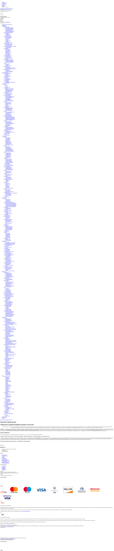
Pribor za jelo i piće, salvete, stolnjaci (11, 329)
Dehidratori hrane (8, 380)
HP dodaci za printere (9, 278)
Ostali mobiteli (8, 256)
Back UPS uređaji (8, 193)
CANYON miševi (8, 152)
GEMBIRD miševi (8, 153)
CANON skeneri (8, 189)
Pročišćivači (7, 378)
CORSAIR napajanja (9, 122)
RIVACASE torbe (8, 38)
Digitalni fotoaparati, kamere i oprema (9, 244)
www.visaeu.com (6, 523)
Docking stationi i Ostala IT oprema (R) (9, 82)
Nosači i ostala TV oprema (9, 265)
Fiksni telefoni (6, 248)
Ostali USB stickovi (8, 129)
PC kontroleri (7, 135)
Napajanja (5, 120)
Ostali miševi (7, 156)
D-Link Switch (8, 233)
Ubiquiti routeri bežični (9, 228)
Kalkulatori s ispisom (9, 318)
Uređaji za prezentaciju (9, 366)
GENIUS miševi (8, 154)
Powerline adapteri (8, 212)
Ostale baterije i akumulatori (10, 276)
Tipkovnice (5, 158)
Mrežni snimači (8, 269)
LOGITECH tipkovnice (9, 161)
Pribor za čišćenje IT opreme (8, 293)
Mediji (5, 287)
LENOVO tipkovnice (9, 160)
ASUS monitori (8, 139)
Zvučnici (5, 170)
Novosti (3, 4)
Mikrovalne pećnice (8, 386)
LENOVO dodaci (8, 34)
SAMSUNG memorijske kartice (10, 118)
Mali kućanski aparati (7, 376)
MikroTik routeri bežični (9, 227)
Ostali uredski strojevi (7, 321)
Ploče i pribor (7, 364)
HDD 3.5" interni (8, 103)
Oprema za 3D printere (7, 291)
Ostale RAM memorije (9, 110)
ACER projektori (8, 259)
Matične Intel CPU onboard (9, 88)
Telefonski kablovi (8, 286)
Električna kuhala (8, 381)
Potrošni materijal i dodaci (9, 188)
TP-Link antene (8, 200)
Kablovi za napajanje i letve (9, 283)
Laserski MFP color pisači (9, 150)
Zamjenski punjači (8, 47)
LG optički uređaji (8, 131)
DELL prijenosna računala (9, 29)
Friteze (7, 382)
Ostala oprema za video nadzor (10, 270)
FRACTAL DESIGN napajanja (10, 123)
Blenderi (7, 379)
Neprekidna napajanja (7, 192)
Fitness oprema (6, 402)
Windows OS (7, 70)
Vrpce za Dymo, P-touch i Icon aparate (11, 323)
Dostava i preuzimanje (5, 459)
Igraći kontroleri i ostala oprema (8, 179)
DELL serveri (8, 63)
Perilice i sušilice (8, 394)
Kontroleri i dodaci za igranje (10, 251)
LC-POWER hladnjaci (9, 97)
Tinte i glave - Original (7, 297)
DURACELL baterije (9, 273)
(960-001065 (4, 466)
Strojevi (7, 405)
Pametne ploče (8, 264)
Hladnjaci (7, 393)
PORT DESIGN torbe (9, 42)
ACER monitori (8, 137)
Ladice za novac (8, 184)
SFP (6, 222)
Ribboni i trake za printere (7, 294)
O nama (3, 456)
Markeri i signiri (8, 371)
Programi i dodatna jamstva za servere (11, 68)
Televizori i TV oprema (7, 262)
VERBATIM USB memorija (10, 128)
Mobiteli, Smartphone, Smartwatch (9, 254)
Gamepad (7, 180)
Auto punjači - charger (9, 266)
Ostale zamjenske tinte (9, 304)
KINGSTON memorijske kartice (10, 117)
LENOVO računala (8, 51)
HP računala (7, 52)
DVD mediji (7, 289)
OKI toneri (7, 308)
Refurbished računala (5, 72)
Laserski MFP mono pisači (9, 149)
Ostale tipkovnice (8, 163)
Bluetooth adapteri (8, 240)
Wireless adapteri (8, 239)
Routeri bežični (6, 225)
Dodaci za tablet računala (9, 62)
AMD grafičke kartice (9, 93)
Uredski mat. (4, 317)
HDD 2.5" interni (8, 102)
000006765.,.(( (4, 469)
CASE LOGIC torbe (9, 37)
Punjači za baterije (8, 277)
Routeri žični (6, 230)
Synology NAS (8, 217)
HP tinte (7, 300)
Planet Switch (8, 235)
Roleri (6, 369)
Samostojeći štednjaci (9, 396)
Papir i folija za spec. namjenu (10, 331)
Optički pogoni (6, 130)
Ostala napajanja (8, 125)
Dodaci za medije (8, 290)
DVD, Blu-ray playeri (9, 247)
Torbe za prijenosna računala (8, 36)
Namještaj (7, 357)
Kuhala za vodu (8, 384)
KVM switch (6, 209)
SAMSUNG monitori (9, 143)
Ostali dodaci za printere (9, 279)
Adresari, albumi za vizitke (9, 351)
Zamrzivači (7, 397)
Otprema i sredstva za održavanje (8, 324)
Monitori (5, 136)
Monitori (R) (5, 77)
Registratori (7, 359)
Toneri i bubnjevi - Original (8, 305)
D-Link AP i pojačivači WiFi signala (11, 203)
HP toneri (7, 307)
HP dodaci (7, 33)
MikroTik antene (8, 199)
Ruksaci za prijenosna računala (8, 43)
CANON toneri (8, 306)
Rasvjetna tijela (6, 406)
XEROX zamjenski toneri (9, 315)
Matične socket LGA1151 (9, 90)
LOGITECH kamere (9, 177)
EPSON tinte (7, 299)
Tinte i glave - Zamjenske (7, 301)
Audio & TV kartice (7, 132)
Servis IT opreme (4, 461)
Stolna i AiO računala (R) (7, 75)
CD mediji (7, 288)
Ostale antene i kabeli (9, 201)
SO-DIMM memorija (9, 109)
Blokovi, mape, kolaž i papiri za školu (11, 340)
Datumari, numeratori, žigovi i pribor (11, 354)
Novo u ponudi (4, 3)
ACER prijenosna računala (9, 27)
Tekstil (7, 345)
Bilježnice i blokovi (8, 336)
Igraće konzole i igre (7, 250)
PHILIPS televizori (8, 263)
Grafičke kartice (6, 92)
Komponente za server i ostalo (10, 67)
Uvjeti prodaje (4, 458)
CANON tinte (8, 298)
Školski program (6, 338)
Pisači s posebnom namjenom (10, 151)
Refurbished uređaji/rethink (6, 462)
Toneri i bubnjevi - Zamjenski (8, 310)
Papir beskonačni (8, 333)
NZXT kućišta (8, 113)
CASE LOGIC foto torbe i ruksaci (10, 242)
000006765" (4, 468)
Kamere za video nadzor (9, 268)
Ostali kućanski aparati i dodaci (10, 391)
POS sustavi (7, 187)
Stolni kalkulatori (8, 319)
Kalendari (7, 347)
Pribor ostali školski (8, 342)
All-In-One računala (7, 55)
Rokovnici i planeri (8, 348)
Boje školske (7, 339)
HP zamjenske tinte (8, 303)
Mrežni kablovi (8, 284)
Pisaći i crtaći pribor (6, 367)
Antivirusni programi (9, 71)
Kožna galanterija (8, 350)
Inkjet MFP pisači (8, 147)
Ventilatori (7, 390)
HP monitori (7, 140)
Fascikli (7, 361)
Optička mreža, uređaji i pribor (8, 219)
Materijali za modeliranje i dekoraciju (11, 341)
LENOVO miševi (8, 155)
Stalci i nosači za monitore (9, 144)
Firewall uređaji (6, 207)
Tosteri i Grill (7, 388)
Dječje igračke (6, 412)
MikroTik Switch (8, 234)
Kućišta (5, 111)
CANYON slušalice (8, 167)
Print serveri (5, 224)
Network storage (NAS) (7, 216)
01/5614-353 (8, 8)
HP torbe (7, 39)
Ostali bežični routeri (9, 229)
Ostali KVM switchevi (9, 210)
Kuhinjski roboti (8, 385)
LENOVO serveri (8, 65)
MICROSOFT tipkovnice (9, 162)
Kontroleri (5, 134)
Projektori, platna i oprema (7, 258)
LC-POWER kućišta (9, 112)
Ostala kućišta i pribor (9, 115)
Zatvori (1, 550)
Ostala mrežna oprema (9, 213)
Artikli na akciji (4, 416)
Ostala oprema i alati (8, 223)
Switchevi (5, 232)
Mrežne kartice (6, 214)
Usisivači (7, 389)
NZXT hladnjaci (8, 98)
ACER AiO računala (9, 56)
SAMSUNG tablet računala (9, 61)
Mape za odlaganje (8, 362)
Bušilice (7, 353)
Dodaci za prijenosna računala (8, 32)
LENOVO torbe (8, 40)
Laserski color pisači (8, 148)
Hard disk (5, 101)
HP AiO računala (8, 57)
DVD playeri (6, 246)
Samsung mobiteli (8, 255)
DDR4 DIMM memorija (9, 108)
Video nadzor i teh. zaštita (7, 267)
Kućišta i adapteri (8, 106)
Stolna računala (6, 48)
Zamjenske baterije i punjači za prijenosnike (10, 46)
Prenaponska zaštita (8, 195)
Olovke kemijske (8, 368)
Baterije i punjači (6, 272)
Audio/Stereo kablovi (9, 282)
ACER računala (8, 49)
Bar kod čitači (8, 183)
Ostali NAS (7, 218)
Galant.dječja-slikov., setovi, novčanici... (11, 343)
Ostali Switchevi (8, 237)
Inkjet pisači (7, 146)
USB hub (5, 196)
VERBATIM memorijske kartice (10, 119)
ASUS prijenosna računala (9, 28)
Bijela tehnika (6, 392)
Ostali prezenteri (8, 175)
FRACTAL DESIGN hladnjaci (10, 96)
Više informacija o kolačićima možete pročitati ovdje (7, 538)
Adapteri (7, 281)
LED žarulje (7, 410)
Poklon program (8, 349)
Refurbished (7, 74)
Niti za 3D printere (8, 292)
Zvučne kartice (8, 133)
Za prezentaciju (6, 363)
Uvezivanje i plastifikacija (9, 365)
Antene (5, 198)
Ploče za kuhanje (8, 395)
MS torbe (7, 41)
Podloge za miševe (8, 157)
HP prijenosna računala (9, 30)
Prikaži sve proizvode (3, 16)
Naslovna (3, 2)
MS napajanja (8, 124)
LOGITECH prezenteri (9, 174)
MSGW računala (8, 53)
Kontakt (3, 6)
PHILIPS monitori (8, 142)
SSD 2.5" (7, 104)
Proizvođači (3, 5)
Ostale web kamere (8, 178)
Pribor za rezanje (8, 327)
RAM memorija (6, 107)
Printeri (5, 145)
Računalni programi (6, 69)
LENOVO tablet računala (9, 59)
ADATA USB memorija (9, 127)
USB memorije (6, 126)
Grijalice (7, 383)
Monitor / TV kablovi (9, 285)
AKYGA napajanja (8, 121)
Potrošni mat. (4, 271)
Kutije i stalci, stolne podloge (10, 355)
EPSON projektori (8, 260)
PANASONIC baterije (9, 274)
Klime (5, 398)
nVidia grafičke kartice (9, 94)
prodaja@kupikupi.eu (3, 8)
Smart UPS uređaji (8, 194)
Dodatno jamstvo (8, 35)
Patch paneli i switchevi (9, 221)
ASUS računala (8, 50)
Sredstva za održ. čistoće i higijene (10, 328)
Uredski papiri (8, 332)
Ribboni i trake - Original (9, 295)
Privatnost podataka (5, 455)
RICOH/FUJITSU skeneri (9, 191)
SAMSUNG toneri (8, 309)
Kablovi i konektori (8, 220)
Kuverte (7, 325)
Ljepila (7, 356)
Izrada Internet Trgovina (10, 526)
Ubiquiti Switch (8, 236)
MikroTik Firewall (8, 208)
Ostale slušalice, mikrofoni (9, 169)
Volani (7, 181)
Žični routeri (7, 231)
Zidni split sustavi (8, 400)
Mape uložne (7, 360)
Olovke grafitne (8, 373)
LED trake (7, 409)
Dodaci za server (6, 66)
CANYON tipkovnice (9, 159)
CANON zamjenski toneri (9, 312)
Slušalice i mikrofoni (7, 166)
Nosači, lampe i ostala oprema (10, 261)
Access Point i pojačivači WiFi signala (9, 202)
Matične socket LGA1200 (9, 89)
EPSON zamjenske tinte (9, 302)
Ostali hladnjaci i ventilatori (9, 100)
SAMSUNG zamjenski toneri (10, 314)
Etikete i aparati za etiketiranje (10, 335)
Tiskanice (7, 337)
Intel (6, 86)
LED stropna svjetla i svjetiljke (10, 408)
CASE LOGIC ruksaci (9, 44)
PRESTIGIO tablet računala (10, 60)
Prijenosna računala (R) (7, 73)
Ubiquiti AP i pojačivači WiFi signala (11, 205)
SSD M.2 (7, 105)
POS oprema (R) (6, 80)
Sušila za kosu (8, 387)
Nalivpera (7, 370)
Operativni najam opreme (5, 460)
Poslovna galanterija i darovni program (9, 344)
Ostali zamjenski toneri (9, 316)
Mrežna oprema (4, 197)
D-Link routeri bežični (9, 226)
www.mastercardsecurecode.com (25, 511)
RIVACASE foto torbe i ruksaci (10, 243)
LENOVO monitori (8, 141)
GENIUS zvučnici (8, 171)
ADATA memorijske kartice (10, 116)
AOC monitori (8, 138)
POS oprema (6, 182)
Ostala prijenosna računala (9, 31)
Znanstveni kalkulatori (9, 320)
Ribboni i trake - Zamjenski (9, 296)
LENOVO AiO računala (9, 58)
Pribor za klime (8, 401)
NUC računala (8, 54)
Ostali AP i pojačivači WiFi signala (10, 206)
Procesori (5, 84)
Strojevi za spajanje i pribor (9, 358)
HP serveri (7, 64)
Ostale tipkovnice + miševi (9, 165)
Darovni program (8, 346)
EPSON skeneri (8, 190)
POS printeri (7, 186)
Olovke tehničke (8, 372)
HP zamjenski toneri (8, 313)
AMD (6, 85)
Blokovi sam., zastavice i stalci (10, 352)
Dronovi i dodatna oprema (9, 413)
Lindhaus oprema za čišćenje (8, 404)
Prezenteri (5, 173)
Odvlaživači (7, 377)
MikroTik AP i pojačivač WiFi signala (11, 204)
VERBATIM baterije (9, 275)
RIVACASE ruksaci (8, 45)
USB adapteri (6, 238)
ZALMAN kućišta (8, 114)
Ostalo (3, 375)
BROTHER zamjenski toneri (10, 311)
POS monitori (8, 185)
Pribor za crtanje (8, 374)
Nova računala (4, 26)
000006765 (3, 467)
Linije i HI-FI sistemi (7, 252)
